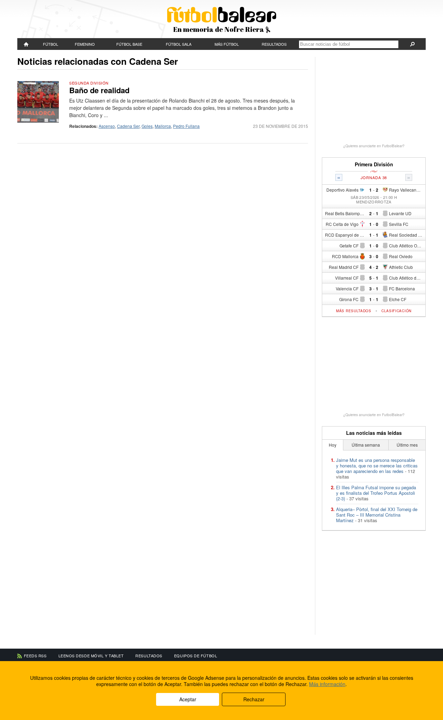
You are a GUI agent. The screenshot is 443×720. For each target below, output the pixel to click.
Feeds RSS (35, 655)
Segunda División (89, 83)
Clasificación (396, 310)
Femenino (85, 44)
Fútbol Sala (178, 44)
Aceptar (187, 699)
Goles (147, 126)
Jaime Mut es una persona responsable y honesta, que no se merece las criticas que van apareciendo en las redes (377, 465)
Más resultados (353, 310)
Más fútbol (227, 44)
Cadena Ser (128, 126)
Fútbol (50, 44)
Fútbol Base (129, 44)
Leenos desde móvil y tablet (91, 655)
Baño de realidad (99, 90)
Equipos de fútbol (195, 655)
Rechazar (253, 699)
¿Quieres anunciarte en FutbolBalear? (374, 145)
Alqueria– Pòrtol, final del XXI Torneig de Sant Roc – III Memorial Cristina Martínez (376, 515)
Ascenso (107, 126)
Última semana (366, 445)
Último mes (407, 445)
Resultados (274, 44)
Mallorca (163, 126)
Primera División (374, 164)
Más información (327, 684)
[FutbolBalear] (26, 44)
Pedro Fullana (186, 126)
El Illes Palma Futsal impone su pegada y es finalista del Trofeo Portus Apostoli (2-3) (376, 493)
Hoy (332, 445)
